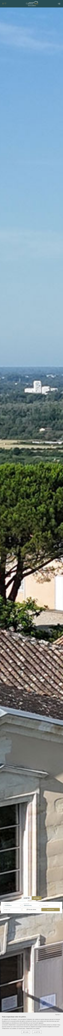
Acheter (27, 898)
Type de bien (26, 903)
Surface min (45, 905)
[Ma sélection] (5, 4)
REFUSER (26, 1032)
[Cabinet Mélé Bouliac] (32, 4)
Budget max (7, 909)
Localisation (7, 903)
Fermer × (58, 1014)
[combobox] (12, 905)
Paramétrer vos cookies (33, 1028)
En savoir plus (21, 1028)
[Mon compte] (3, 4)
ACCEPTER (37, 1032)
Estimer (36, 898)
